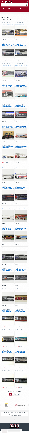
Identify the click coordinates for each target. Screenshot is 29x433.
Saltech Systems (17, 415)
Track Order (9, 10)
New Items (6, 22)
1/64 (2, 22)
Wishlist (14, 10)
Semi (9, 22)
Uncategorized (4, 165)
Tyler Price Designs (17, 414)
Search (26, 4)
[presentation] (28, 405)
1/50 (2, 84)
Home (2, 13)
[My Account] (24, 2)
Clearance (20, 10)
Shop (4, 10)
